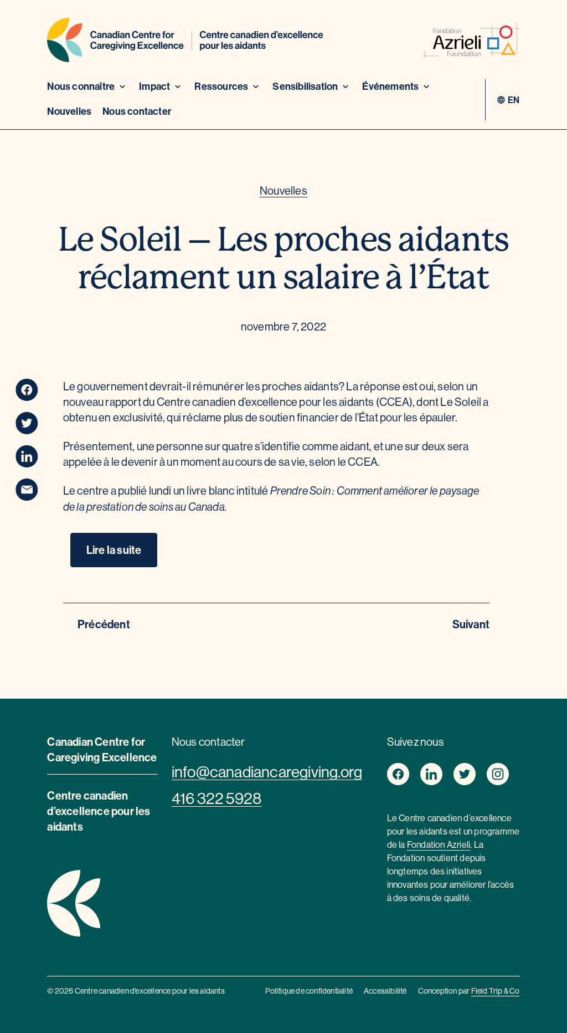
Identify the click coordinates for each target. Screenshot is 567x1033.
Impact (154, 86)
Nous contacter (136, 111)
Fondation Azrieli (438, 844)
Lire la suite (114, 550)
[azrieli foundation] (471, 42)
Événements (390, 86)
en (513, 99)
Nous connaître (81, 86)
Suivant (470, 624)
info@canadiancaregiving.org (267, 772)
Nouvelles (69, 111)
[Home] (185, 42)
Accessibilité (385, 991)
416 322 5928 (216, 798)
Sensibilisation (305, 86)
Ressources (221, 86)
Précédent (104, 624)
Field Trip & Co (495, 991)
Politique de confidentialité (309, 991)
